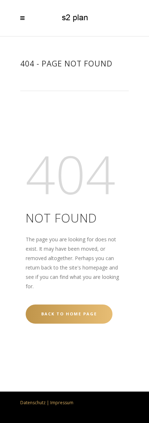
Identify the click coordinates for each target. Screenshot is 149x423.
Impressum (61, 403)
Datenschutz (33, 403)
